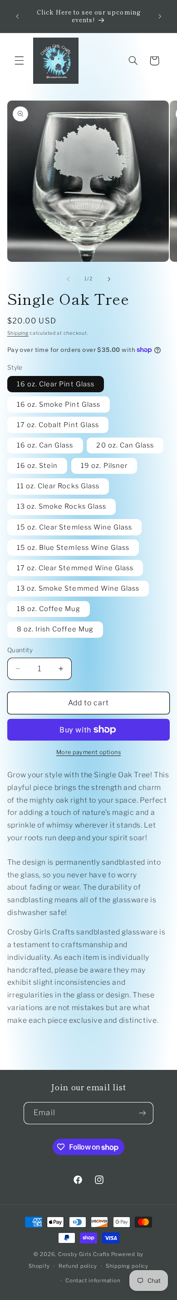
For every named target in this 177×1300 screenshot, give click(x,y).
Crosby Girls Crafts (84, 1254)
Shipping (18, 333)
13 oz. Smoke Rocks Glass (61, 506)
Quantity (20, 650)
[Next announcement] (160, 16)
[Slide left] (68, 279)
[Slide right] (109, 279)
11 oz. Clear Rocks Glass (58, 486)
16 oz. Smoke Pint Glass (58, 404)
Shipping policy (127, 1266)
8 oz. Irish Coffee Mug (55, 629)
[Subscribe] (142, 1113)
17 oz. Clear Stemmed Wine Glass (75, 568)
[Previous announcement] (17, 16)
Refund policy (78, 1266)
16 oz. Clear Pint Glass (55, 384)
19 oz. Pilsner (104, 466)
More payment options (88, 752)
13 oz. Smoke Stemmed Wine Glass (78, 588)
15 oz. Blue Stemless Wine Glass (73, 548)
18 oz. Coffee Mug (48, 609)
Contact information (92, 1280)
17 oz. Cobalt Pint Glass (58, 425)
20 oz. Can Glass (125, 445)
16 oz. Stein (37, 466)
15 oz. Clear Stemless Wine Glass (75, 527)
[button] (19, 60)
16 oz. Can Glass (45, 445)
